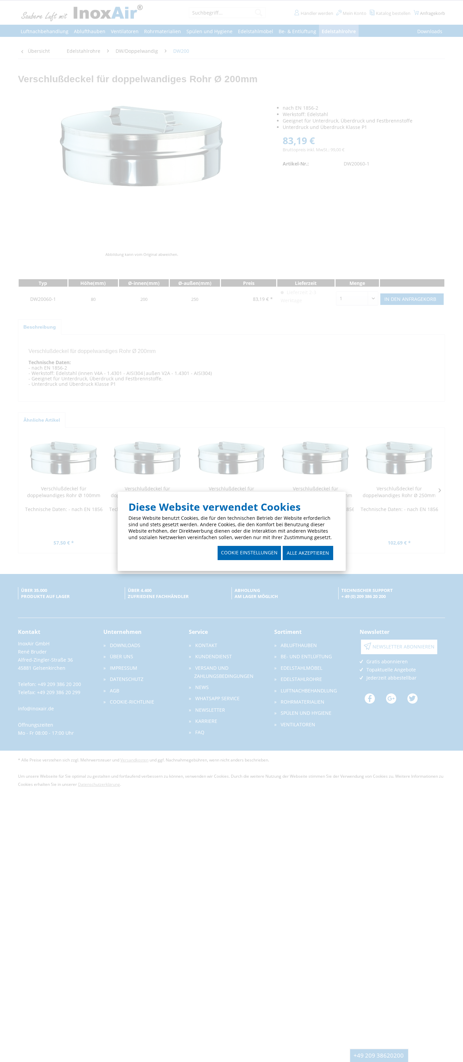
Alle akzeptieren (308, 553)
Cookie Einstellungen (249, 552)
